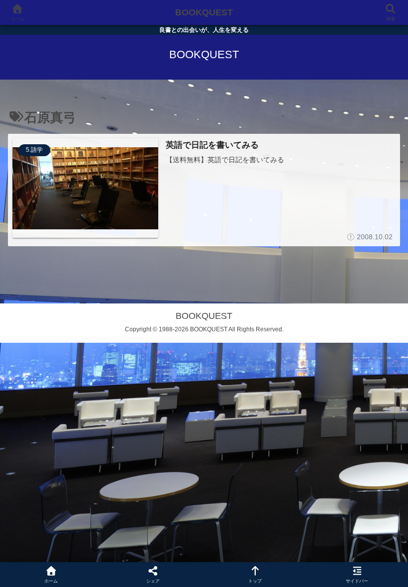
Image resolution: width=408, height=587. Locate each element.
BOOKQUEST (204, 12)
